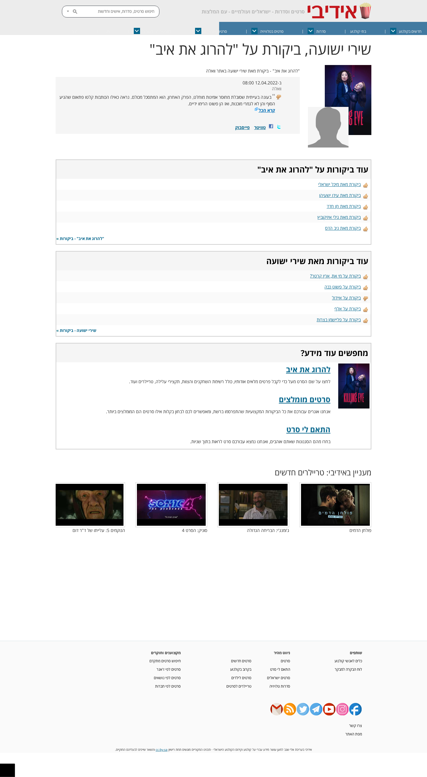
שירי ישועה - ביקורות (78, 330)
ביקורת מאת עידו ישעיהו (340, 195)
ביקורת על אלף (347, 309)
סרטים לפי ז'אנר (169, 669)
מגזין (106, 31)
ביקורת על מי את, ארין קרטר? (335, 276)
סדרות (321, 31)
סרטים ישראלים (215, 31)
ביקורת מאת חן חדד (344, 206)
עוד (74, 31)
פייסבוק (242, 127)
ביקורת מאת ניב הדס (343, 228)
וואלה (276, 89)
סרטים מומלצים (304, 399)
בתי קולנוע (358, 31)
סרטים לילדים (241, 677)
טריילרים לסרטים (238, 686)
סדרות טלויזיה (279, 686)
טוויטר (260, 127)
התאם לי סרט (308, 429)
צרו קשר (355, 725)
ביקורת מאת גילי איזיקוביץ (339, 217)
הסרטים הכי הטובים (157, 31)
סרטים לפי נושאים (167, 677)
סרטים (285, 660)
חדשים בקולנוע (410, 31)
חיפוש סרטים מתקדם (165, 660)
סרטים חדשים (241, 660)
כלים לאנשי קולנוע (348, 660)
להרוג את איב (285, 169)
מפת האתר (353, 733)
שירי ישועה (286, 261)
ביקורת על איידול (346, 298)
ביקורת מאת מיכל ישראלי (339, 184)
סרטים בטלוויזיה (272, 31)
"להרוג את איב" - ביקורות (82, 238)
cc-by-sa (162, 750)
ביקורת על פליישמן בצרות (339, 320)
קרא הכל (267, 110)
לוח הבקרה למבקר (348, 669)
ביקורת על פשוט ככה (342, 287)
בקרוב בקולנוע (240, 669)
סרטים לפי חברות (168, 686)
